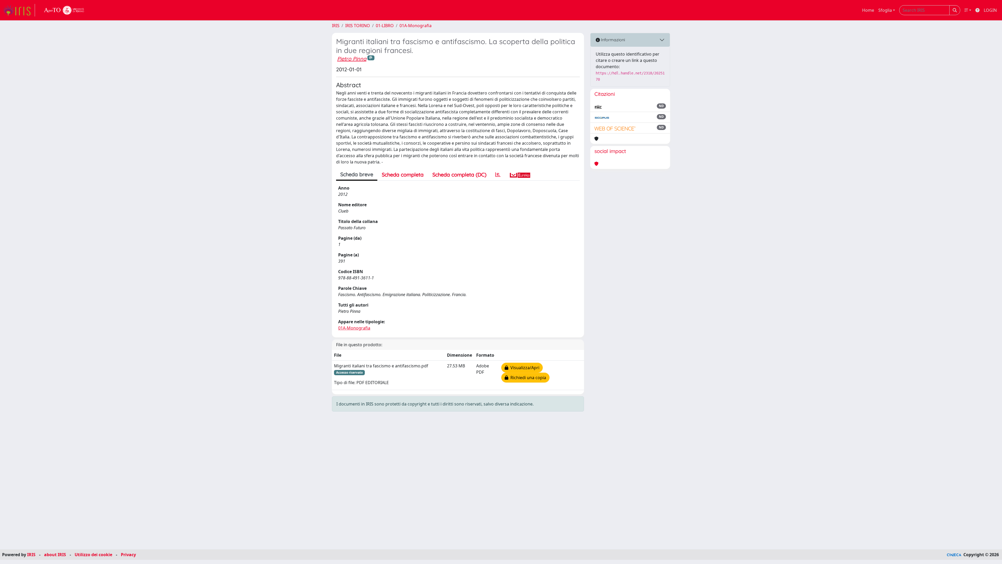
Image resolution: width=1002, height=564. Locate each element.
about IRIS (55, 554)
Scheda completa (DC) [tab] (459, 174)
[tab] (498, 174)
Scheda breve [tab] (356, 174)
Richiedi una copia (527, 377)
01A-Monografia (415, 25)
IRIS (335, 25)
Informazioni (612, 39)
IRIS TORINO (357, 25)
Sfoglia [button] (885, 10)
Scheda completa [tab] (403, 174)
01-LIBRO (385, 25)
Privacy (128, 554)
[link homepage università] (64, 10)
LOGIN (990, 10)
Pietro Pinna (351, 58)
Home (868, 10)
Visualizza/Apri (523, 368)
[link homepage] (19, 10)
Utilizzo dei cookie (93, 554)
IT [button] (966, 10)
